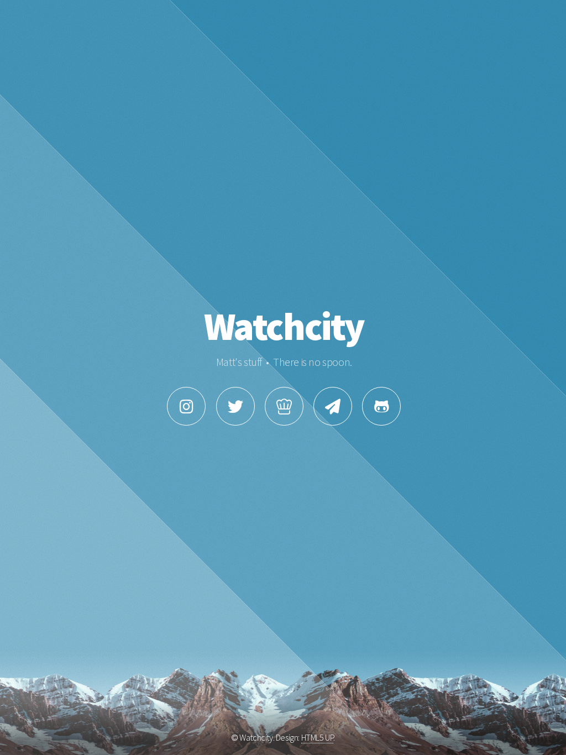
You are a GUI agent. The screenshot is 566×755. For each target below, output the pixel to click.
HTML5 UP (317, 737)
